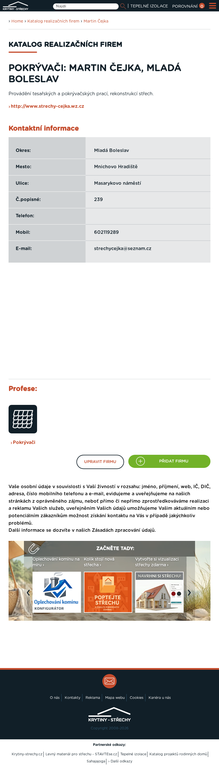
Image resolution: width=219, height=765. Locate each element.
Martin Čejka (96, 21)
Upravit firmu (100, 462)
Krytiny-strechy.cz (27, 754)
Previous (29, 596)
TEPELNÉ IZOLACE (149, 6)
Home (17, 21)
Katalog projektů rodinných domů (178, 754)
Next (190, 596)
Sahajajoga (96, 761)
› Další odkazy (120, 761)
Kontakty (72, 697)
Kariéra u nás (160, 697)
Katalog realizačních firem (53, 21)
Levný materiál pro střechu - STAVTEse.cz (81, 754)
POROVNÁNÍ (187, 7)
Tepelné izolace (133, 754)
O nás (55, 697)
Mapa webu (115, 697)
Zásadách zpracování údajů (123, 530)
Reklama (93, 697)
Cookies (136, 697)
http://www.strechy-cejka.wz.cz (47, 106)
